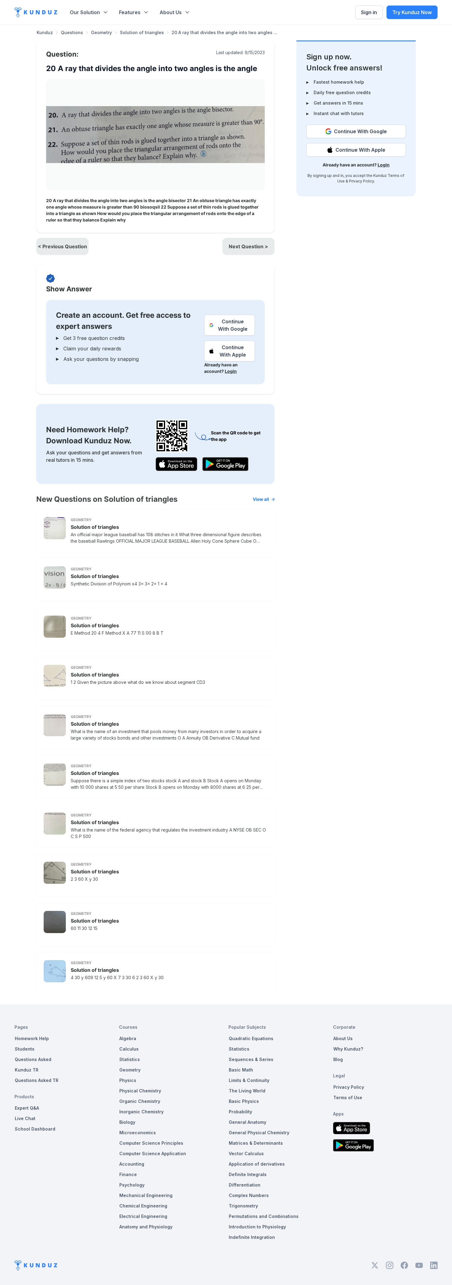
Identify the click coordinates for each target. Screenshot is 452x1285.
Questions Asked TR (36, 1080)
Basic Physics (244, 1101)
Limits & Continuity (249, 1080)
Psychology (132, 1184)
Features (130, 12)
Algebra (127, 1038)
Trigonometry (243, 1205)
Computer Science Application (152, 1153)
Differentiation (244, 1184)
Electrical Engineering (143, 1216)
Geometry (101, 32)
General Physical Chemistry (259, 1132)
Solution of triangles (142, 32)
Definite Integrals (248, 1174)
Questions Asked (33, 1059)
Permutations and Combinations (264, 1216)
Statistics (129, 1059)
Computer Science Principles (151, 1143)
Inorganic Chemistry (141, 1111)
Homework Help (32, 1038)
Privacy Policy (361, 181)
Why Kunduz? (348, 1049)
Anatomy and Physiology (145, 1226)
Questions (72, 32)
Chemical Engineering (143, 1205)
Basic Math (241, 1069)
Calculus (129, 1049)
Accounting (131, 1164)
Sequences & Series (251, 1059)
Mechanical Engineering (145, 1195)
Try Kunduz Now (412, 12)
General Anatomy (247, 1122)
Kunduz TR (26, 1069)
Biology (127, 1122)
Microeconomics (137, 1132)
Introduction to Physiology (257, 1226)
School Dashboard (35, 1128)
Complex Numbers (249, 1195)
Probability (240, 1111)
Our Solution (85, 12)
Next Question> (248, 246)
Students (24, 1049)
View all (261, 499)
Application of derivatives (257, 1164)
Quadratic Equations (251, 1038)
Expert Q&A (27, 1108)
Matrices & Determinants (256, 1143)
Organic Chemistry (139, 1101)
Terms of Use (347, 1097)
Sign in (369, 12)
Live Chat (25, 1118)
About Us (171, 12)
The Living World (247, 1090)
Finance (128, 1174)
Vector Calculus (246, 1153)
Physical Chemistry (140, 1090)
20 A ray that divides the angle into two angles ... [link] (224, 32)
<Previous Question (62, 246)
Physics (127, 1080)
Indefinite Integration (252, 1237)
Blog (338, 1059)
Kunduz (45, 32)
